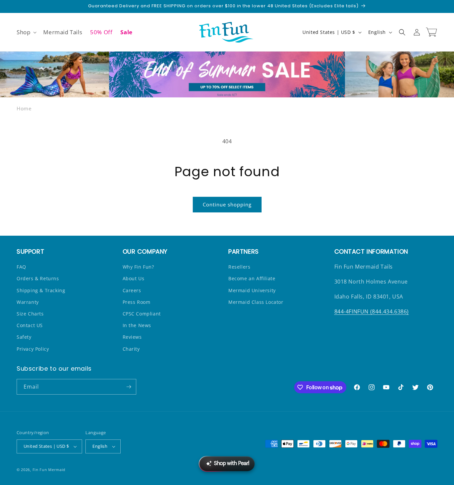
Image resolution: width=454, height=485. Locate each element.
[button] (26, 32)
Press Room (137, 302)
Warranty (28, 302)
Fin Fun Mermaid (49, 469)
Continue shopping (227, 204)
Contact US (30, 325)
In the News (137, 325)
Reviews (132, 337)
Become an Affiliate (251, 278)
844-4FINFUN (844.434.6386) (371, 311)
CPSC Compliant (142, 313)
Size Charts (30, 313)
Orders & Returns (38, 278)
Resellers (239, 267)
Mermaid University (252, 290)
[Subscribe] (128, 387)
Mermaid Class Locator (256, 302)
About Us (134, 278)
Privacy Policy (33, 349)
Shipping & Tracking (41, 290)
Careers (132, 290)
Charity (131, 349)
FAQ (21, 267)
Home (24, 108)
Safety (24, 337)
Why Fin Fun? (138, 267)
